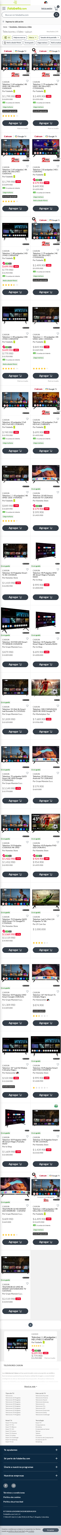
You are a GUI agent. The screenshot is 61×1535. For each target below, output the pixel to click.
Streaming (39, 1442)
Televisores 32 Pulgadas (13, 1398)
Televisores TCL (40, 1406)
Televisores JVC (40, 1408)
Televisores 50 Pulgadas (13, 1404)
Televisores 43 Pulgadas (13, 1402)
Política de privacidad (13, 1501)
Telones (38, 1431)
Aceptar (50, 1530)
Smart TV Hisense (11, 1433)
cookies (31, 1531)
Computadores (40, 1425)
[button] (30, 15)
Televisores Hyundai (42, 1395)
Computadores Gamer (43, 1429)
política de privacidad (17, 1531)
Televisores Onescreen (43, 1410)
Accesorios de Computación (44, 1437)
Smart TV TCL (10, 1425)
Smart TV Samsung (11, 1439)
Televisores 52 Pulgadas (13, 1406)
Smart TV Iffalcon (11, 1427)
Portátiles (39, 1427)
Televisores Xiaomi (41, 1400)
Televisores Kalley (41, 1412)
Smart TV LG (9, 1442)
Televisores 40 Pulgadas (13, 1400)
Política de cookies (12, 1497)
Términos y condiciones (14, 1492)
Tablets (38, 1433)
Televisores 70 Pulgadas (13, 1412)
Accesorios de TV (41, 1439)
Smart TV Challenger (12, 1437)
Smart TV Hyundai (11, 1423)
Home (5, 27)
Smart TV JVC (10, 1429)
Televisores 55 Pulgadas (13, 1408)
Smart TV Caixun (11, 1431)
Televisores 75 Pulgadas (13, 1414)
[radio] (3, 116)
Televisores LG (40, 1404)
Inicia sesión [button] (46, 8)
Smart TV (38, 1423)
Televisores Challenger (43, 1414)
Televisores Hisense (42, 1398)
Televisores (9, 1395)
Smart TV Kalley (11, 1435)
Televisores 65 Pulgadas (13, 1410)
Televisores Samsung (42, 1402)
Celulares (39, 1435)
